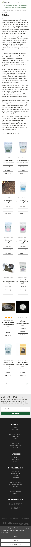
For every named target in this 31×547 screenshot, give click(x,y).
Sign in (12, 445)
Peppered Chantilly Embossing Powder (22, 321)
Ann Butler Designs (15, 482)
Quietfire (15, 475)
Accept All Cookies (15, 544)
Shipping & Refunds (15, 441)
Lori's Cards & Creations (15, 480)
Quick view (8, 167)
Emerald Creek (15, 471)
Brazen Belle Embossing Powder (8, 201)
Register (18, 445)
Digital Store (15, 459)
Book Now (15, 432)
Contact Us (15, 443)
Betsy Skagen (15, 489)
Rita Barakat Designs (15, 491)
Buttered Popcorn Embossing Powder (22, 161)
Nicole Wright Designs (15, 484)
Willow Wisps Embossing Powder (8, 161)
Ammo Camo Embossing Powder (8, 281)
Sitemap (15, 447)
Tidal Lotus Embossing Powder (8, 241)
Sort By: (5, 133)
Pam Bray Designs (15, 473)
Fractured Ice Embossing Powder (8, 363)
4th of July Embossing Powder (22, 281)
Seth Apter (15, 487)
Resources (15, 436)
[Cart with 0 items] (26, 2)
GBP (22, 2)
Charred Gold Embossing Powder (22, 363)
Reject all (15, 540)
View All (15, 493)
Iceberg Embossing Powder (22, 201)
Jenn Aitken (15, 478)
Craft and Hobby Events (15, 434)
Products (15, 457)
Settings (15, 537)
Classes (15, 461)
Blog (15, 438)
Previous (3, 545)
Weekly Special (15, 430)
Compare (7, 170)
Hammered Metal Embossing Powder (8, 323)
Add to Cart (8, 173)
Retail (15, 427)
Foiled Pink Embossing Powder (22, 241)
